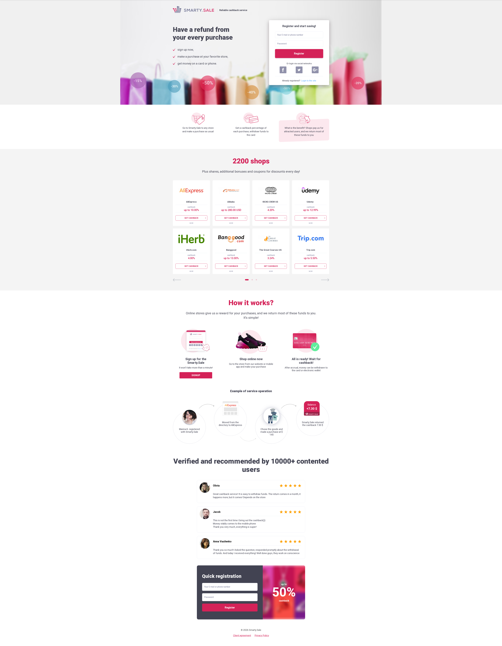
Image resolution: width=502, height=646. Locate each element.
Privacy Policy (262, 635)
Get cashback (191, 218)
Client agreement (242, 635)
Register (299, 53)
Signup (196, 375)
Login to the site (308, 80)
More (191, 223)
